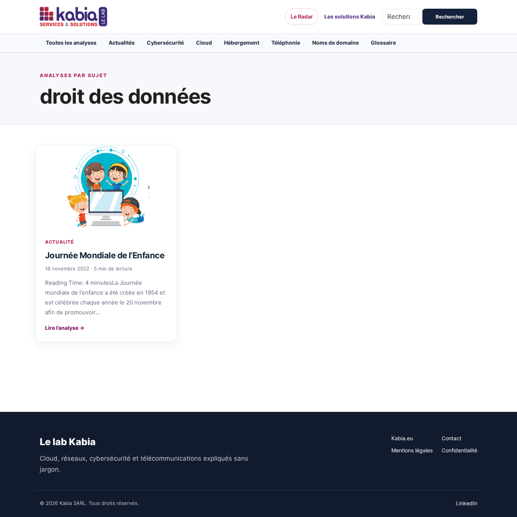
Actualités (122, 42)
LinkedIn (466, 503)
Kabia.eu (402, 438)
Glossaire (383, 42)
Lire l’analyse (64, 327)
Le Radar (302, 16)
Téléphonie (285, 42)
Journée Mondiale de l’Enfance (104, 255)
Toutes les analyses (71, 42)
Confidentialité (459, 450)
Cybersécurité (165, 42)
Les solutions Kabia (349, 16)
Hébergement (241, 42)
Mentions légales (412, 450)
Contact (451, 438)
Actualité (59, 242)
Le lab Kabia (68, 441)
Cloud (204, 42)
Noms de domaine (335, 42)
